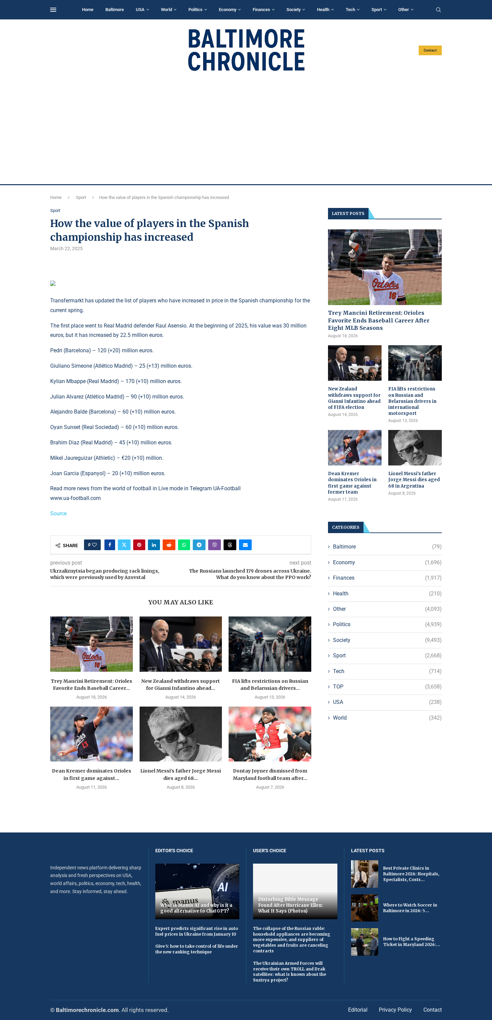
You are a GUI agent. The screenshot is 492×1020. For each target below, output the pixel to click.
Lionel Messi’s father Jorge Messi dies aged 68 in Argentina (414, 480)
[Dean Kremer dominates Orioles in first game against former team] (91, 734)
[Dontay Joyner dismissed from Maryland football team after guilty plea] (270, 734)
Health (323, 9)
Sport (377, 9)
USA (140, 9)
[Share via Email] (245, 544)
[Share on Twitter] (124, 544)
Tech (350, 9)
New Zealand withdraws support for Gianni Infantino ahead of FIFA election (354, 398)
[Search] (438, 10)
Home (87, 9)
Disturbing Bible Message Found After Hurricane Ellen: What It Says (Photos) (290, 905)
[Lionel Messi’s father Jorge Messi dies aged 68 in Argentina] (181, 734)
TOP (387, 686)
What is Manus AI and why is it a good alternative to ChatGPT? (196, 908)
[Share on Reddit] (169, 544)
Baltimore (114, 9)
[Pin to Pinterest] (139, 544)
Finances (261, 9)
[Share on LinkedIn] (154, 544)
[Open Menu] (53, 10)
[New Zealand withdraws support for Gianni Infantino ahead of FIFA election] (181, 643)
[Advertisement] (246, 128)
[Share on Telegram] (199, 544)
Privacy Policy (395, 1010)
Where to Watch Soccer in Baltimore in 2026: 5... (410, 907)
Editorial (357, 1010)
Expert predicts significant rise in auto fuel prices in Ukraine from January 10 (196, 931)
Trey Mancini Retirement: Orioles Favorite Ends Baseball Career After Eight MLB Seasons (378, 320)
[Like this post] (94, 544)
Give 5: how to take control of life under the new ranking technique (196, 949)
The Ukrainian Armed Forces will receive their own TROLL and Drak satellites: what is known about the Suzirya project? (289, 971)
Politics (195, 9)
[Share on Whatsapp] (184, 544)
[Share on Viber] (214, 544)
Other (403, 9)
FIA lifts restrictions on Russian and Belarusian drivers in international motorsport (412, 401)
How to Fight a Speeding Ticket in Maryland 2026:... (411, 941)
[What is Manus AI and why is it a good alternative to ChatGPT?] (197, 891)
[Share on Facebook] (109, 544)
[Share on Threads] (230, 544)
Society (293, 9)
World (166, 9)
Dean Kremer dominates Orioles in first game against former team (352, 483)
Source (58, 513)
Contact (430, 50)
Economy (227, 9)
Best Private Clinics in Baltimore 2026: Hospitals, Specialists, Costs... (411, 874)
